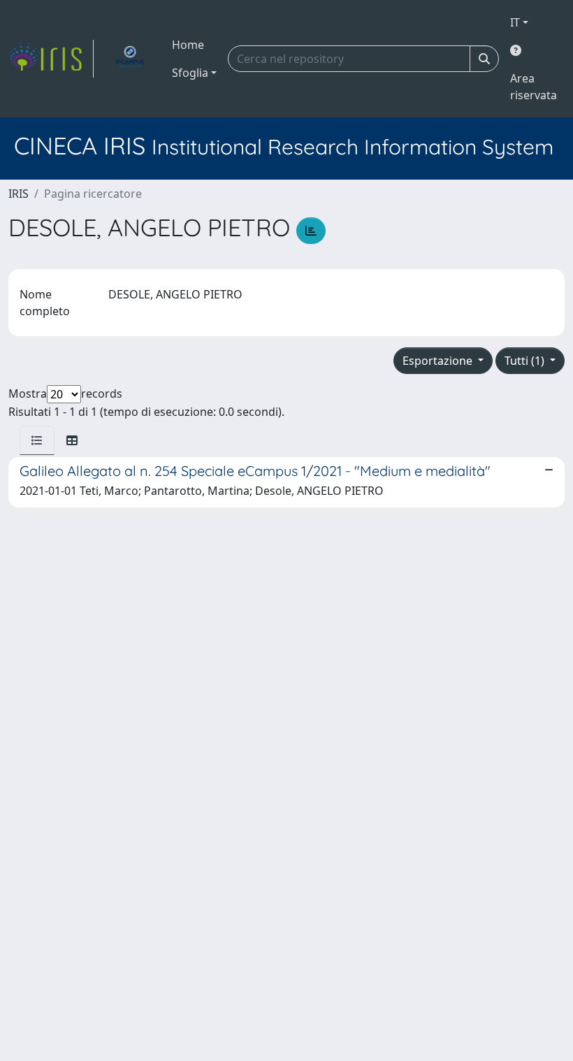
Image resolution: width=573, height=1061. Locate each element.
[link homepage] (51, 59)
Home (188, 44)
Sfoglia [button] (190, 72)
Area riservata (533, 87)
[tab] (37, 440)
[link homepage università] (130, 59)
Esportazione (438, 360)
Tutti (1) (526, 360)
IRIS (18, 193)
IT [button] (515, 22)
